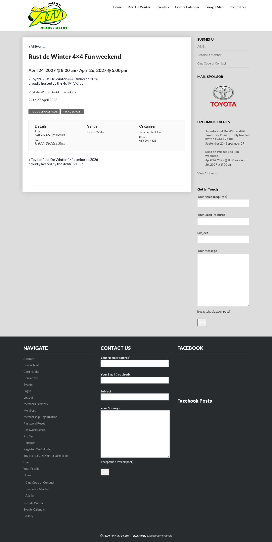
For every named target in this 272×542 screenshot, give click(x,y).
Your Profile (31, 468)
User (26, 462)
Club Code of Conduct (211, 63)
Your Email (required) (212, 214)
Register (29, 442)
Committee (238, 7)
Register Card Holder (37, 449)
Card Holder (31, 371)
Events (162, 7)
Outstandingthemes (159, 535)
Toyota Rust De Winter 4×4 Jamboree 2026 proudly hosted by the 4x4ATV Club (63, 81)
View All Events (207, 173)
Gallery (28, 516)
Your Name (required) (212, 197)
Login (27, 391)
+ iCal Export (72, 111)
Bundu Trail (31, 365)
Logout (28, 397)
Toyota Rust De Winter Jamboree (45, 455)
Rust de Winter (139, 7)
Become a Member (209, 55)
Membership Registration (40, 417)
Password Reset (34, 423)
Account (28, 358)
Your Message (207, 250)
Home (117, 7)
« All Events (36, 46)
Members (29, 410)
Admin (201, 46)
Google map (214, 7)
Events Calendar (187, 7)
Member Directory (35, 404)
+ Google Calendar (44, 111)
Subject (202, 233)
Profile (28, 436)
